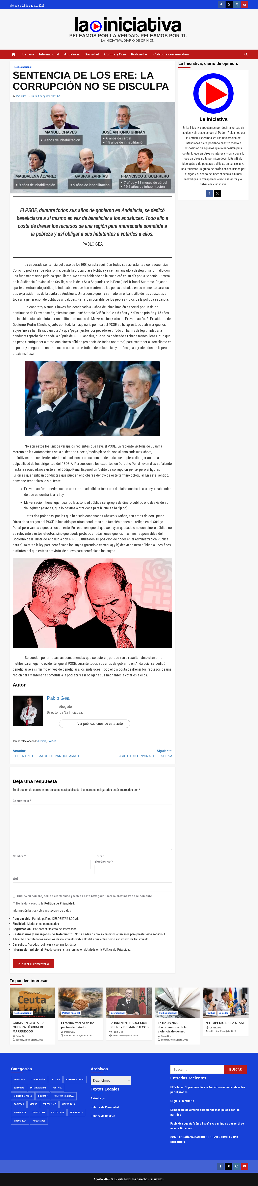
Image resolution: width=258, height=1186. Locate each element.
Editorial (19, 1087)
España (28, 54)
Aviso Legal (98, 1098)
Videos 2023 (76, 1112)
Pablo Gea (21, 96)
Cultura (211, 1013)
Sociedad (92, 54)
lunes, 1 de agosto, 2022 (43, 96)
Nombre (19, 856)
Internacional (49, 54)
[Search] (246, 54)
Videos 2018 (49, 1104)
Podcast (43, 1096)
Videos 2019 (68, 1104)
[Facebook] (209, 193)
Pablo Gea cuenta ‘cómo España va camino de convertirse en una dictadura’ (207, 1126)
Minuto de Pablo (23, 1096)
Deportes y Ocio (75, 1079)
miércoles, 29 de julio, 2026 (222, 1031)
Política (52, 741)
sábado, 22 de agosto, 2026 (29, 1040)
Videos (33, 1104)
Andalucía (72, 54)
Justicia (41, 741)
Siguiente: (145, 753)
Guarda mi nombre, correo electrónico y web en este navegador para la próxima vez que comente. (85, 896)
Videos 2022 (57, 1112)
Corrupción (38, 1079)
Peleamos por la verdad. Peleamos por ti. (128, 35)
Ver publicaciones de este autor (100, 723)
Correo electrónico (104, 858)
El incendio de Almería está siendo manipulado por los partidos (204, 1112)
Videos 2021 (38, 1112)
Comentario (22, 801)
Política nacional (22, 67)
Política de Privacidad (59, 903)
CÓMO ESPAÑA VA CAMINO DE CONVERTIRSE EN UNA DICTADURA (204, 1139)
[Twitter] (217, 193)
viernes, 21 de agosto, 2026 (78, 1035)
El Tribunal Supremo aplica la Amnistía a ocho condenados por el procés (207, 1089)
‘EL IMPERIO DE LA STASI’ (225, 1023)
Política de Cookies (103, 1116)
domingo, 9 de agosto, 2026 (174, 1040)
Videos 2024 (20, 1121)
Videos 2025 (38, 1121)
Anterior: (46, 753)
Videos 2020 (20, 1112)
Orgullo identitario (182, 1101)
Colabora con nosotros (171, 54)
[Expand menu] (146, 54)
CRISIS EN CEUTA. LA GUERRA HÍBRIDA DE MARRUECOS (28, 1027)
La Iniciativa (215, 1027)
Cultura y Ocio (115, 54)
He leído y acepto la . (45, 903)
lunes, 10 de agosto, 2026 (125, 1035)
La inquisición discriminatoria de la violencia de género (172, 1027)
